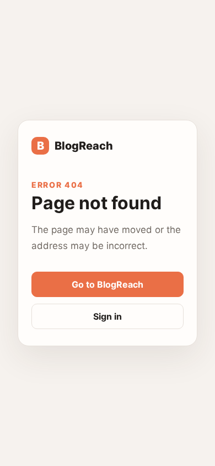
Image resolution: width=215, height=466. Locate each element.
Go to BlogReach (107, 284)
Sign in (107, 316)
